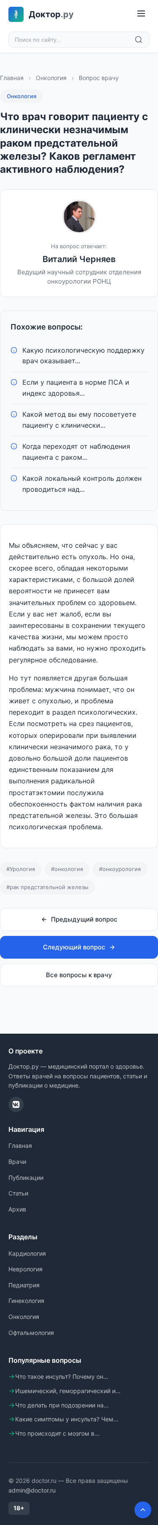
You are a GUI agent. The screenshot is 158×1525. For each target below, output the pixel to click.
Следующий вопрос (74, 947)
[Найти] (138, 39)
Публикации (25, 1177)
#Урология (20, 869)
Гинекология (26, 1300)
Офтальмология (31, 1332)
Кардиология (27, 1253)
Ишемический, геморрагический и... (68, 1390)
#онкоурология (120, 869)
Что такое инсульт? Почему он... (61, 1376)
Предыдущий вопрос (84, 919)
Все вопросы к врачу (79, 975)
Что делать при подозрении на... (62, 1405)
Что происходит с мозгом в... (57, 1433)
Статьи (18, 1193)
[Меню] (141, 14)
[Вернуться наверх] (142, 1509)
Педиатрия (24, 1285)
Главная (12, 77)
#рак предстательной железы (47, 887)
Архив (17, 1209)
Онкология (51, 77)
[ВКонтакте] (16, 1104)
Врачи (17, 1161)
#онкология (67, 869)
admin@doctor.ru (32, 1490)
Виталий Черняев (79, 259)
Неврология (25, 1269)
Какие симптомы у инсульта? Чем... (66, 1419)
